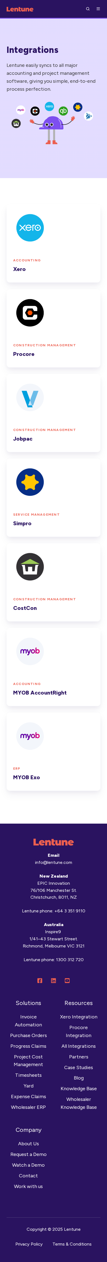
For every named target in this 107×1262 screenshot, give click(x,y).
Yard (28, 1086)
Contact (28, 1176)
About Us (28, 1144)
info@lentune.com (53, 862)
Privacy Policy (29, 1244)
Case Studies (78, 1067)
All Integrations (78, 1046)
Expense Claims (28, 1096)
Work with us (28, 1186)
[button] (88, 9)
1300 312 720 (70, 959)
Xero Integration (78, 1017)
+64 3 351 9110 (69, 910)
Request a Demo (28, 1154)
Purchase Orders (28, 1035)
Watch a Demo (28, 1165)
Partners (78, 1057)
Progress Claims (28, 1046)
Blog (79, 1078)
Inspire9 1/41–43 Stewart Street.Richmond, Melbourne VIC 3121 (54, 939)
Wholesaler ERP (28, 1107)
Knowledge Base (79, 1089)
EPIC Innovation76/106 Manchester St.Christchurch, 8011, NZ (53, 890)
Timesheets (28, 1075)
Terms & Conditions (72, 1244)
